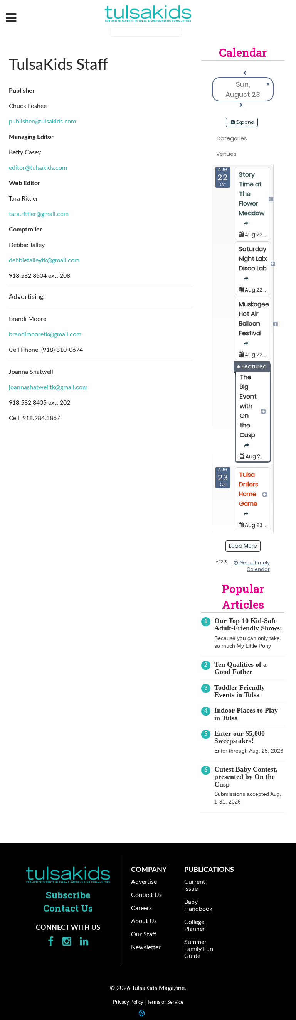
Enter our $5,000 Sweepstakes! (239, 737)
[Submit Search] (186, 33)
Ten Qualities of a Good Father (240, 667)
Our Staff (143, 934)
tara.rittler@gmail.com (39, 214)
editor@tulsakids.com (38, 168)
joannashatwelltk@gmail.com (48, 387)
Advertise (144, 882)
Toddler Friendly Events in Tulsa (239, 691)
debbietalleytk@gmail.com (44, 260)
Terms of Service (165, 1002)
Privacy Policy (128, 1002)
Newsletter (146, 947)
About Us (144, 921)
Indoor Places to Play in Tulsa (246, 713)
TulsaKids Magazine (148, 13)
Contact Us (68, 908)
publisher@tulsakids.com (42, 121)
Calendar (243, 52)
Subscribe (68, 895)
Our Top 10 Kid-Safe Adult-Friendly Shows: (248, 624)
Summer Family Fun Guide (198, 949)
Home (68, 875)
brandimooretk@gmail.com (45, 334)
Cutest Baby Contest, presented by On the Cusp (246, 776)
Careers (141, 908)
